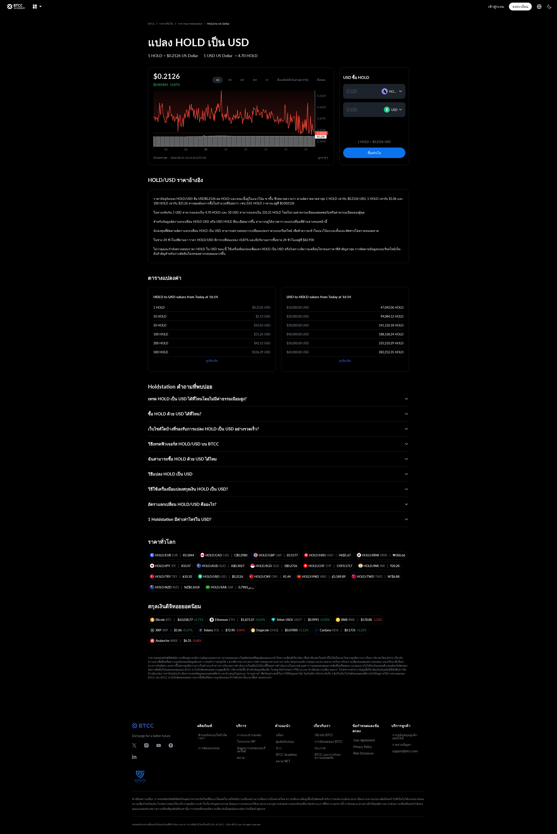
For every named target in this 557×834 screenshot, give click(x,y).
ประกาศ (320, 748)
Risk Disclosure (363, 753)
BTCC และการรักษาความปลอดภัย (328, 756)
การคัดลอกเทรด (209, 748)
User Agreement (364, 740)
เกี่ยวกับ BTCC (324, 735)
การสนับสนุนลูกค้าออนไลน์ (404, 736)
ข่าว (279, 748)
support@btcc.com (405, 751)
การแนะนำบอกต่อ (249, 735)
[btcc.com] (16, 6)
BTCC (151, 23)
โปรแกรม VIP (246, 741)
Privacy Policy (362, 747)
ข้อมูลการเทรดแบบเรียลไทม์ (251, 749)
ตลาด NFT (283, 761)
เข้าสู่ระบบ (496, 6)
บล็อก (279, 735)
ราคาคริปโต (166, 23)
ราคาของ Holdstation (190, 23)
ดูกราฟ (322, 157)
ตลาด (241, 757)
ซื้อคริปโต (374, 153)
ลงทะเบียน (520, 6)
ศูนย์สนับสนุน (285, 741)
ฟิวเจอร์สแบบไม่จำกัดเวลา (212, 736)
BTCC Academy (286, 754)
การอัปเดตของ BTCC (328, 741)
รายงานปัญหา (401, 744)
